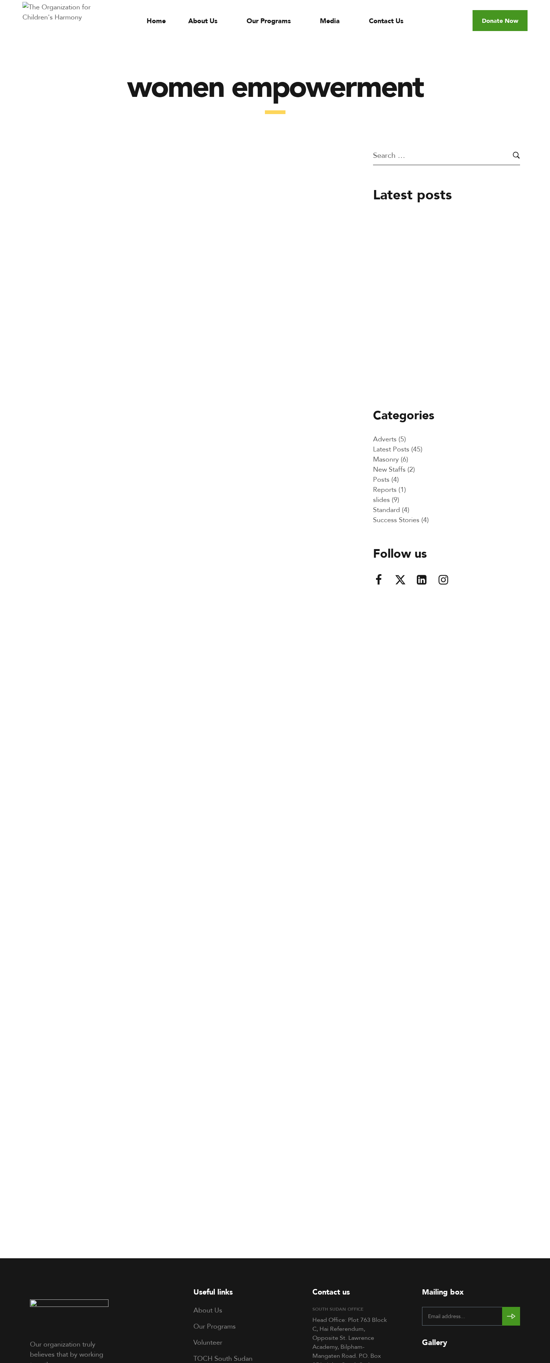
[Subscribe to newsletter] (511, 1316)
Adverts (385, 439)
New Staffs (389, 469)
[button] (500, 20)
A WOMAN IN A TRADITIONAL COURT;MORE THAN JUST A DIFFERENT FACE (178, 721)
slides (381, 499)
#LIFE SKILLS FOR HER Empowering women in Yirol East (179, 381)
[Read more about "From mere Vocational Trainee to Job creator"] (391, 242)
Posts (381, 479)
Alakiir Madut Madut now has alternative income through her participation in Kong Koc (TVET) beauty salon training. (470, 313)
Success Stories (396, 519)
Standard (386, 509)
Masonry (386, 459)
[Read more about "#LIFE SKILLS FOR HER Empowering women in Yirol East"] (184, 261)
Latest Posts (54, 187)
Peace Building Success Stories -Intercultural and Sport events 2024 (465, 381)
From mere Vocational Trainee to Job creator (460, 245)
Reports (385, 489)
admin (43, 361)
